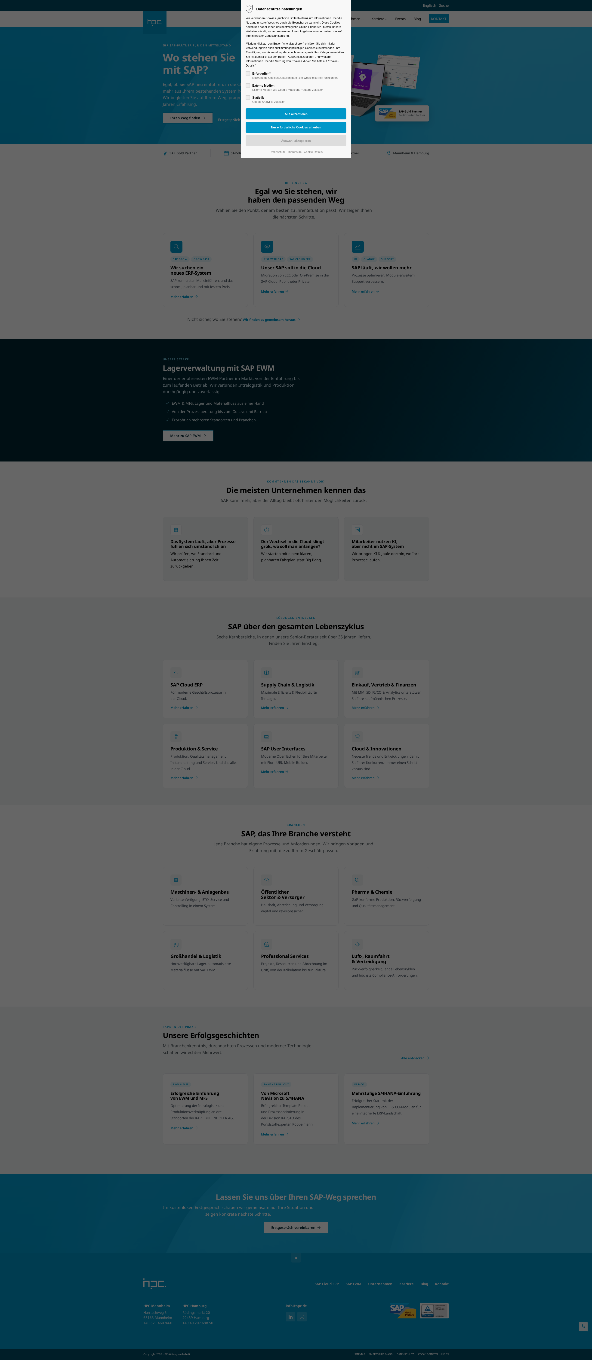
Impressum (295, 152)
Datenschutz (277, 152)
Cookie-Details (313, 152)
